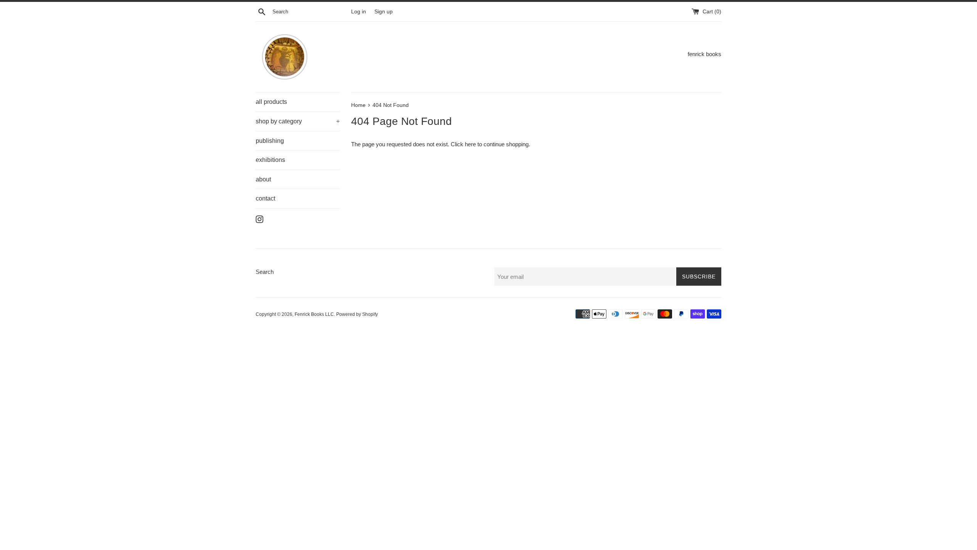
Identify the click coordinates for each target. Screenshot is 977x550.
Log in (358, 12)
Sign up (383, 12)
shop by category (298, 121)
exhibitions (270, 160)
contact (265, 198)
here (470, 144)
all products (271, 102)
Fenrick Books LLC (314, 314)
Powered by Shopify (357, 314)
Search (265, 272)
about (263, 179)
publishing (270, 141)
